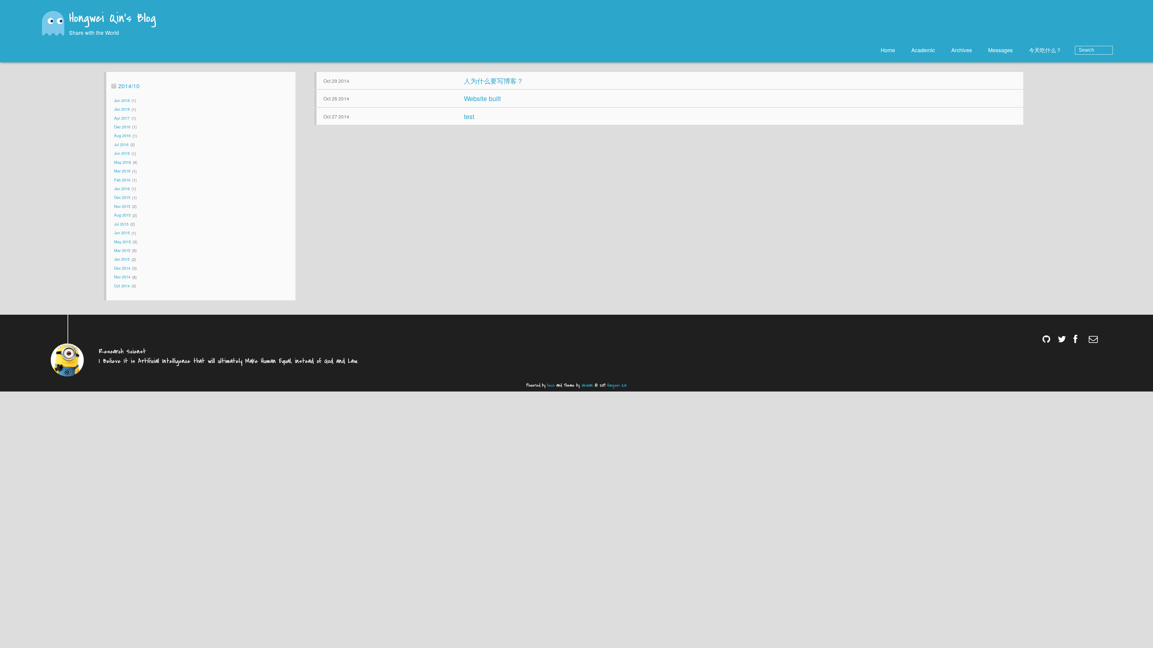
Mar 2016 (122, 171)
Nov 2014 (122, 277)
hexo (551, 385)
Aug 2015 (122, 215)
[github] (1047, 339)
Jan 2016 (122, 188)
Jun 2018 (122, 100)
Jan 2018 (122, 109)
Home (888, 50)
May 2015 (122, 241)
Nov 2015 (122, 206)
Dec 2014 (122, 268)
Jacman (587, 385)
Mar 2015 (122, 250)
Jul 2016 (121, 144)
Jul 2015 (121, 224)
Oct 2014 (122, 286)
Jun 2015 (122, 233)
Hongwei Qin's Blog (112, 19)
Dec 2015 (122, 197)
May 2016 (122, 162)
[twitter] (1062, 339)
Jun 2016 (122, 153)
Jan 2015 (122, 259)
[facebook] (1078, 339)
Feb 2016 (122, 180)
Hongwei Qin (617, 385)
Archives (961, 50)
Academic (923, 50)
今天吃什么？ (1045, 50)
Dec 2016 (122, 127)
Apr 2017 (122, 118)
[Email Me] (1093, 339)
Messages (1000, 50)
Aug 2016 (122, 136)
